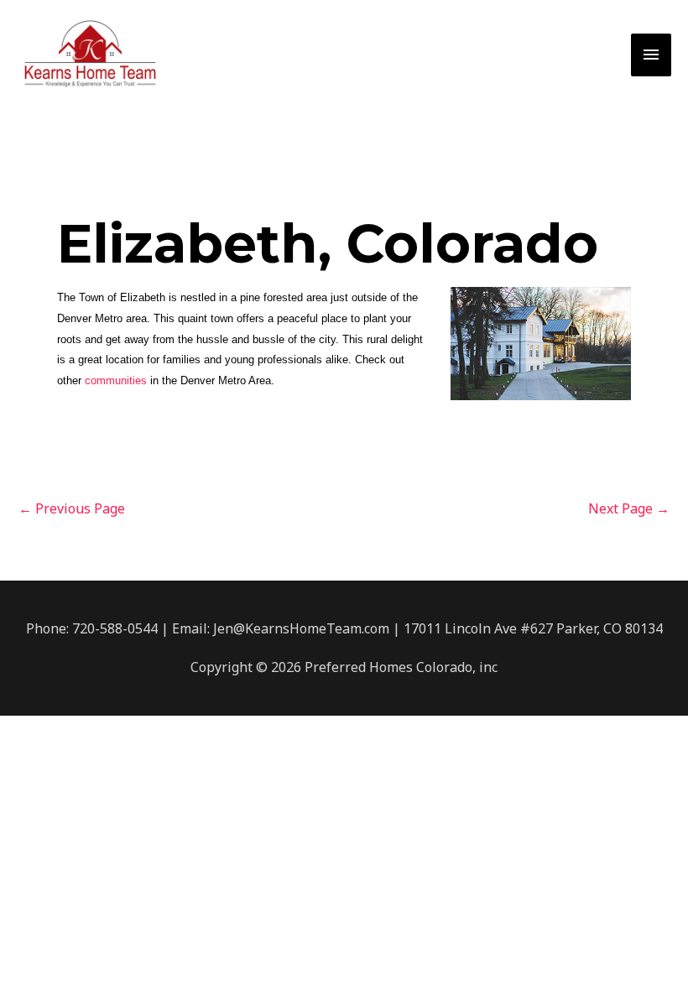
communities (116, 380)
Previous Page (71, 508)
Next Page (629, 508)
